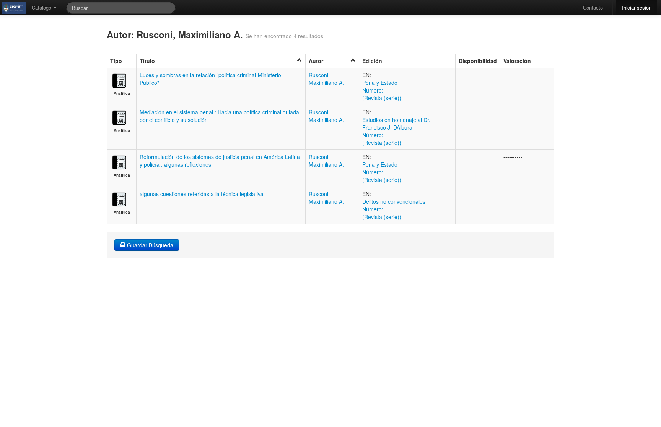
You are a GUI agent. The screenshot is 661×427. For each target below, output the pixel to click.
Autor (316, 61)
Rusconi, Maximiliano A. (326, 78)
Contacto (593, 7)
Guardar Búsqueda (149, 245)
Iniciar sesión (636, 7)
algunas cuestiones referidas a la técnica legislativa (202, 194)
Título (147, 61)
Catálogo (42, 7)
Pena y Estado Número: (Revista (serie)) (381, 90)
